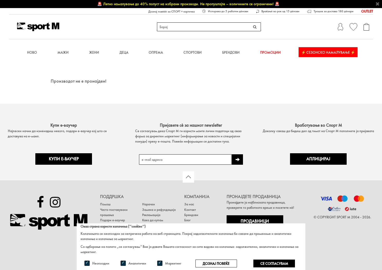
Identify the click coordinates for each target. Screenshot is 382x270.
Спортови (192, 52)
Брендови (231, 52)
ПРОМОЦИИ (270, 52)
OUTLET (367, 11)
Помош (105, 204)
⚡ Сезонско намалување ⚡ (328, 52)
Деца (124, 52)
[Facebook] (40, 202)
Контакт (190, 209)
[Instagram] (55, 202)
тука (225, 141)
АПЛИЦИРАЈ (318, 159)
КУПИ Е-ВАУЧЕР (64, 159)
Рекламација (151, 215)
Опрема (156, 52)
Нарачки (148, 204)
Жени (94, 52)
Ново (32, 52)
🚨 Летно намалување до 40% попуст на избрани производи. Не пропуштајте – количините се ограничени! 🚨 (188, 4)
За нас (189, 204)
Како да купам (152, 220)
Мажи (63, 52)
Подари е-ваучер (112, 220)
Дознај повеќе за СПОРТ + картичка (171, 11)
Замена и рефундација (159, 209)
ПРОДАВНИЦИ (255, 221)
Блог (187, 220)
